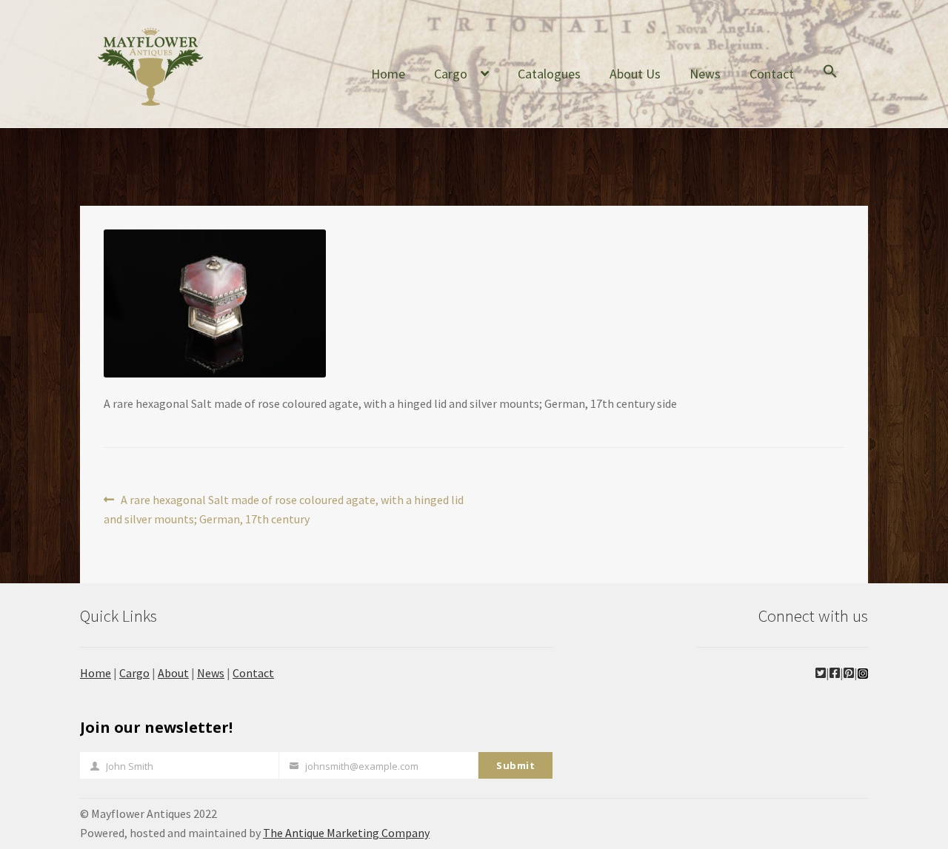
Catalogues (549, 73)
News (705, 73)
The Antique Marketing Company (346, 832)
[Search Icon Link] (830, 83)
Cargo (450, 73)
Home (388, 73)
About (173, 672)
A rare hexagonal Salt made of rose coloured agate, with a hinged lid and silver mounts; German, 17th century (284, 508)
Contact (772, 73)
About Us (635, 73)
